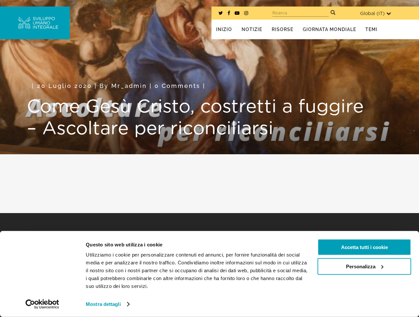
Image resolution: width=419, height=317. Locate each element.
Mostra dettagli (103, 304)
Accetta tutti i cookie (364, 247)
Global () (372, 13)
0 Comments (177, 85)
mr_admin (129, 85)
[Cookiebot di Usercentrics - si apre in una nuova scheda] (42, 304)
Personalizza (360, 266)
